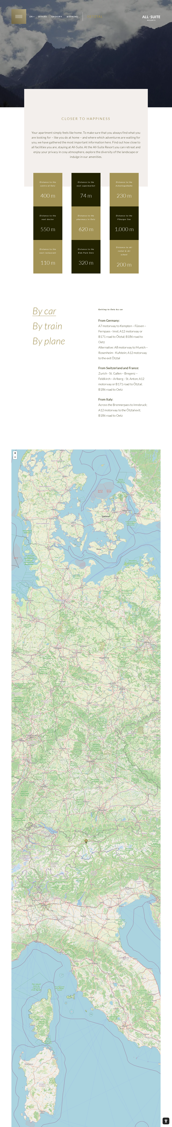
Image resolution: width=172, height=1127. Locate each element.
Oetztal (95, 16)
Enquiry (57, 16)
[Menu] (18, 16)
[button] (86, 841)
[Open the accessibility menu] (166, 1121)
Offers (42, 16)
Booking (72, 16)
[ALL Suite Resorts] (151, 20)
